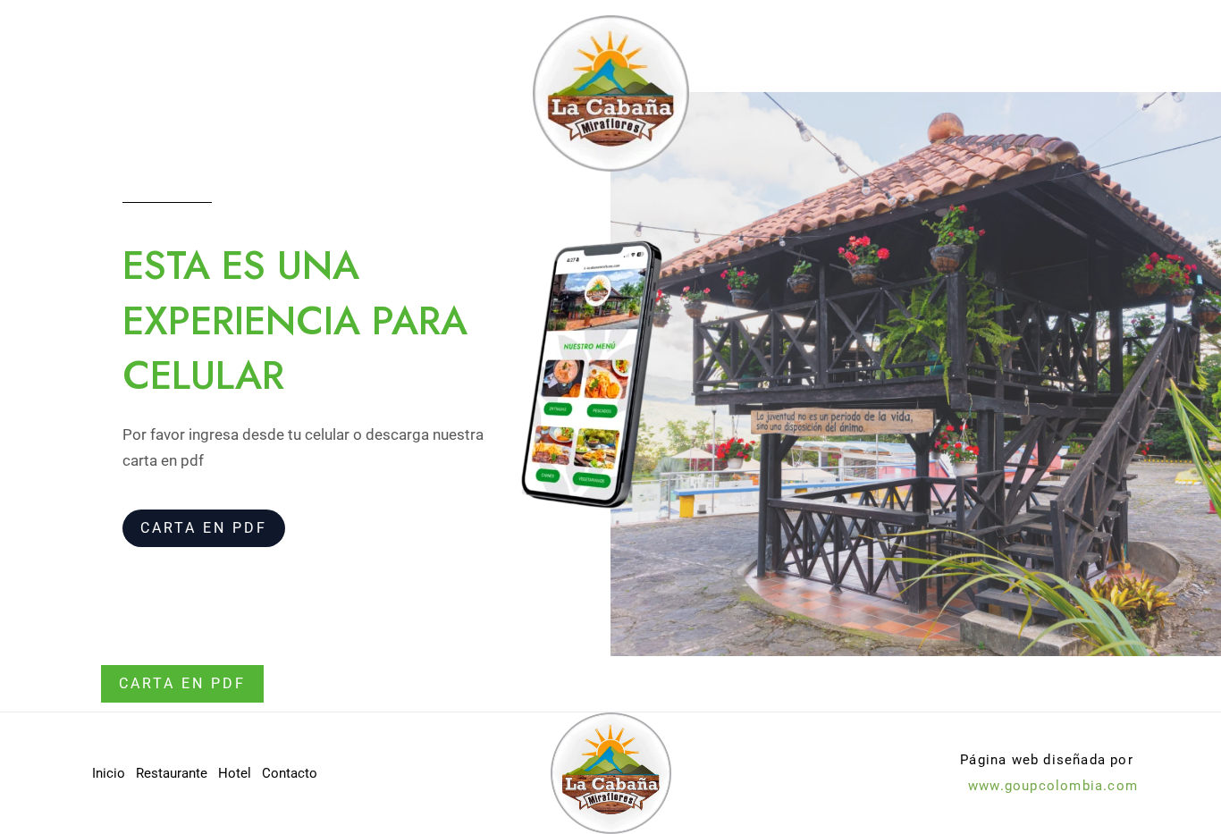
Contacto (289, 773)
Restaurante (171, 773)
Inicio (108, 773)
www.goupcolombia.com (1053, 786)
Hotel (234, 773)
